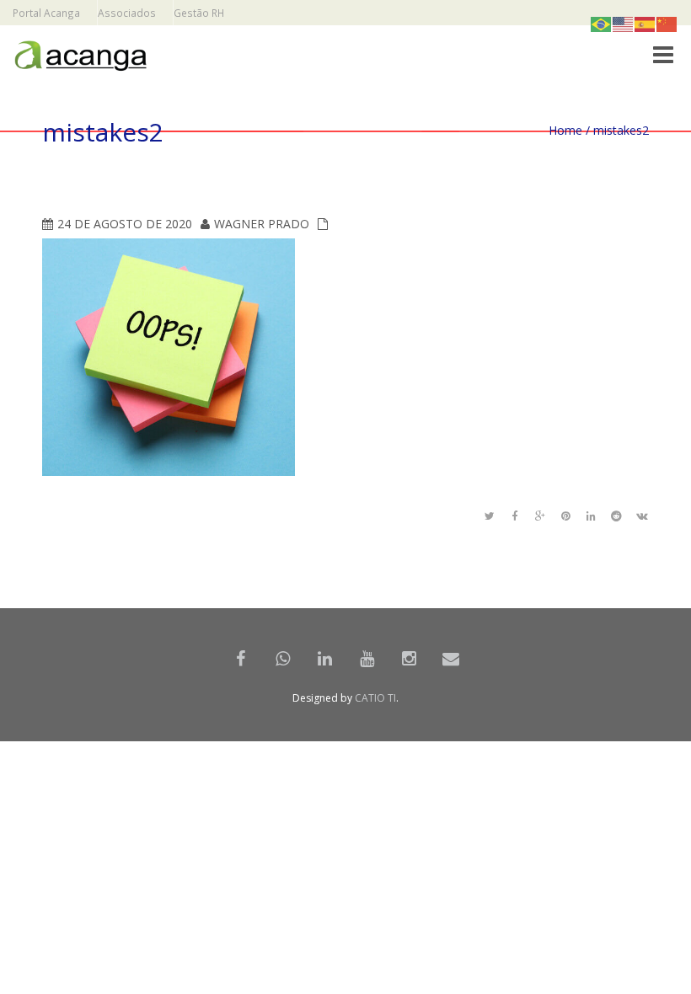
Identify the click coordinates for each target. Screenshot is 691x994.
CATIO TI (375, 698)
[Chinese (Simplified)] (667, 23)
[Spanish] (645, 23)
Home (565, 130)
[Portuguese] (602, 23)
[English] (624, 23)
